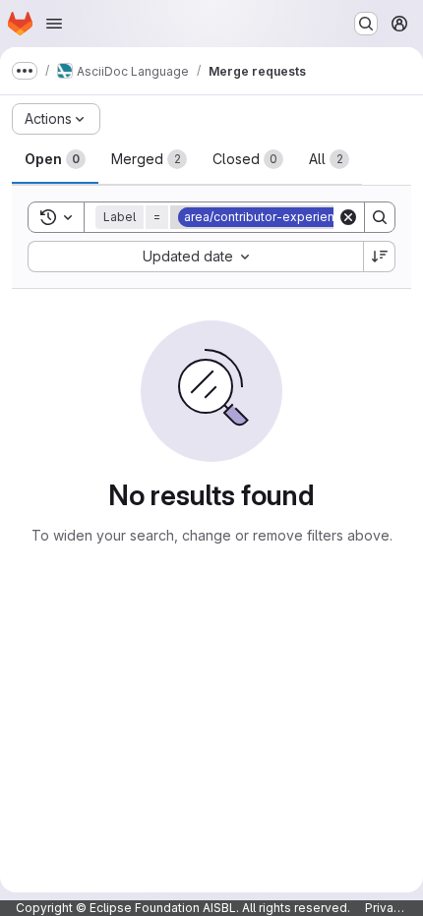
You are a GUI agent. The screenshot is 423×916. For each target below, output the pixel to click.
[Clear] (348, 217)
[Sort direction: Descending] (379, 256)
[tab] (55, 159)
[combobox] (195, 256)
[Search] (379, 217)
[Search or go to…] (366, 23)
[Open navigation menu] (54, 23)
